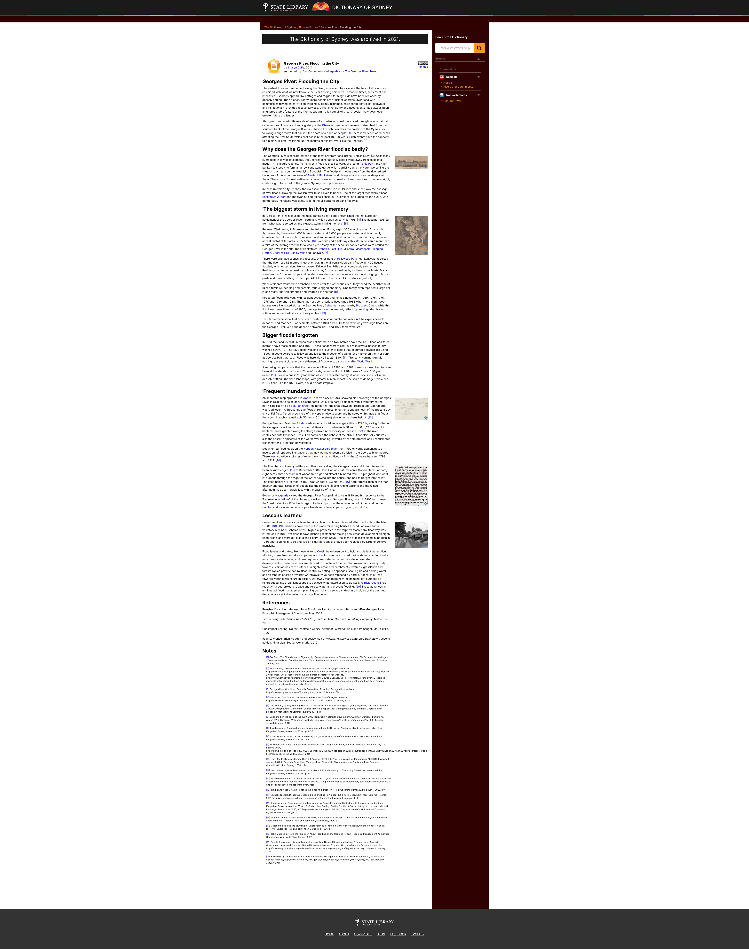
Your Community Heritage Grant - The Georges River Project (340, 71)
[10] (284, 349)
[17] (365, 507)
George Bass (270, 423)
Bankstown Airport (274, 196)
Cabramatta (332, 305)
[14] (278, 460)
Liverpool (345, 175)
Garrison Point (354, 431)
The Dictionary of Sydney (280, 27)
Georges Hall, (281, 252)
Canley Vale (297, 252)
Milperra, (349, 248)
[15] (292, 470)
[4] (359, 219)
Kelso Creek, (318, 551)
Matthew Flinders (296, 423)
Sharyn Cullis (296, 67)
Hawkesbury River (326, 448)
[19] (280, 526)
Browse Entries (308, 27)
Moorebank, (363, 248)
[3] (373, 155)
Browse (440, 58)
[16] (347, 481)
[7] (326, 252)
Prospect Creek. (366, 305)
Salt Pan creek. (300, 405)
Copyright (363, 934)
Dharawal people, (333, 125)
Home (329, 934)
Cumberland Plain (273, 507)
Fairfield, (313, 175)
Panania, (324, 248)
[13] (370, 417)
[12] (273, 375)
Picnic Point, (367, 163)
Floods (447, 82)
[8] (336, 291)
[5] (346, 223)
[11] (345, 357)
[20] (358, 586)
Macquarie (281, 495)
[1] (349, 133)
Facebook (398, 934)
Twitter (417, 934)
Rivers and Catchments (458, 86)
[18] (274, 526)
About (344, 934)
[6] (314, 241)
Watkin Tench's (312, 397)
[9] (324, 313)
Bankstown (326, 175)
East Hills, (336, 248)
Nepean (309, 448)
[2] (365, 140)
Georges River (452, 100)
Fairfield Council (370, 582)
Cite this (422, 66)
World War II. (365, 361)
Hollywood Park (347, 258)
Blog (381, 934)
